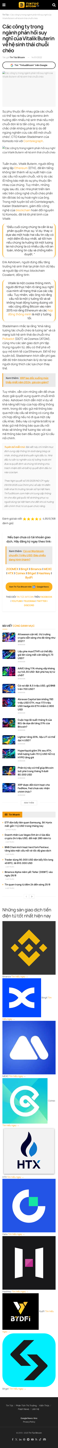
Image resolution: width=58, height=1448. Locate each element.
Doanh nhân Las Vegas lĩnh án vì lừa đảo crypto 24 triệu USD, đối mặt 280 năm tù (28, 836)
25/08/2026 (21, 644)
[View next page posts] (31, 896)
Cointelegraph (33, 141)
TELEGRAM (29, 601)
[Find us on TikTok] (40, 1439)
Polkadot (8, 339)
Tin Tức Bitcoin (17, 57)
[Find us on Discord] (44, 1439)
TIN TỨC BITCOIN (25, 596)
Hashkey (44, 573)
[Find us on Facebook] (12, 1439)
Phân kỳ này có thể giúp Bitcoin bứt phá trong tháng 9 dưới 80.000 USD (35, 771)
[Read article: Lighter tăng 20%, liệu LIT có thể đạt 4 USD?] (8, 739)
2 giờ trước (9, 842)
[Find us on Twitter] (16, 1439)
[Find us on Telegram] (28, 1439)
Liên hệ (35, 1409)
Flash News (23, 1409)
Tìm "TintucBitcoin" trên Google (31, 65)
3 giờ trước (9, 854)
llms (35, 1418)
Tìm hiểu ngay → (19, 976)
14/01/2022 (36, 57)
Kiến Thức (44, 1405)
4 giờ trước (9, 867)
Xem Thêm (29, 802)
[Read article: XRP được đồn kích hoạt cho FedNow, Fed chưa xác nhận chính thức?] (8, 787)
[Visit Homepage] (29, 5)
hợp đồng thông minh (30, 312)
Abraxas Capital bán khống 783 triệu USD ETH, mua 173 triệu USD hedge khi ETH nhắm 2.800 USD (36, 704)
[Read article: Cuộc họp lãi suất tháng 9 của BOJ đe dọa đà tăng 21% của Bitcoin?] (8, 722)
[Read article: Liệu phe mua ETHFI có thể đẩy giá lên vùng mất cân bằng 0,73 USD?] (8, 654)
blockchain (23, 210)
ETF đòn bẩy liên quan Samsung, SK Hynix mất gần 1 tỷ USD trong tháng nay (28, 824)
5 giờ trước (9, 879)
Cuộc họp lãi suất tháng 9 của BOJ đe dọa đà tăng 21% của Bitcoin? (35, 723)
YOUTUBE (17, 601)
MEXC (48, 569)
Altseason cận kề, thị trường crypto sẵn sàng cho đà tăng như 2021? (36, 638)
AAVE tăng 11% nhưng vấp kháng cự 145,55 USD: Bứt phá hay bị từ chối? (36, 672)
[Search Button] (54, 5)
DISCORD (29, 605)
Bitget (32, 573)
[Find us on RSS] (36, 1439)
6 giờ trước (9, 888)
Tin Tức (9, 1405)
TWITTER (41, 601)
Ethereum (21, 168)
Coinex (20, 573)
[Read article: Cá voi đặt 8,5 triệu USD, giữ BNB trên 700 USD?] (8, 688)
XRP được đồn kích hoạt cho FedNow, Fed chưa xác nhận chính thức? (34, 788)
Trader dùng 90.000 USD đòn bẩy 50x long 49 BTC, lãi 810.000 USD (29, 861)
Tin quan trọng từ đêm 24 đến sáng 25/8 (27, 884)
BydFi (29, 577)
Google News (27, 1418)
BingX (24, 569)
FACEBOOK (46, 596)
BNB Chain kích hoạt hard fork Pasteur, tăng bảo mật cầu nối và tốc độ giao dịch (28, 848)
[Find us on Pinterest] (24, 1439)
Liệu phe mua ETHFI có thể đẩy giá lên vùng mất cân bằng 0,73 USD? (35, 655)
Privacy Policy (29, 1421)
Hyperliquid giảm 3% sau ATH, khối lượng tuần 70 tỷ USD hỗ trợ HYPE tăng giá (36, 754)
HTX (11, 573)
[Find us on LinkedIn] (20, 1439)
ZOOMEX (12, 569)
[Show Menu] (3, 5)
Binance (36, 569)
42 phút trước (10, 830)
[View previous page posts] (26, 896)
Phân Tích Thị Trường (26, 1405)
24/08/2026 (21, 744)
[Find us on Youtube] (32, 1439)
